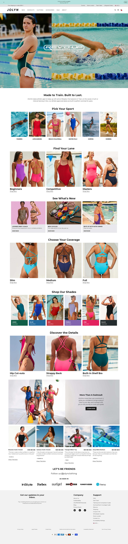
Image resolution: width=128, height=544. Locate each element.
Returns (95, 507)
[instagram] (75, 510)
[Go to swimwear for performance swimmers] (64, 169)
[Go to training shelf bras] (100, 353)
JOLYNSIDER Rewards (80, 502)
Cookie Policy (48, 529)
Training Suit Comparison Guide (102, 502)
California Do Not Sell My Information (67, 529)
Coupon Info (96, 511)
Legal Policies (34, 529)
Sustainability (77, 500)
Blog (75, 505)
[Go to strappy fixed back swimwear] (64, 353)
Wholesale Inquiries (98, 514)
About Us (76, 498)
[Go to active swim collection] (100, 169)
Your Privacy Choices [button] (106, 529)
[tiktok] (85, 510)
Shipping (95, 509)
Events (83, 5)
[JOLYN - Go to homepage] (12, 10)
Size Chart (96, 500)
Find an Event (77, 507)
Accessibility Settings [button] (99, 520)
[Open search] (115, 10)
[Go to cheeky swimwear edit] (27, 260)
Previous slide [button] (4, 2)
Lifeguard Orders (108, 5)
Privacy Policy (20, 529)
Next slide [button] (124, 2)
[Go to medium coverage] (64, 260)
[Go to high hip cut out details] (27, 353)
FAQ (94, 498)
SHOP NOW (64, 57)
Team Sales (99, 5)
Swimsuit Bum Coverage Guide (102, 505)
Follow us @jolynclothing (64, 473)
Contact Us (96, 518)
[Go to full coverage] (100, 260)
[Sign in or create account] (118, 10)
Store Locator (90, 5)
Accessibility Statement (89, 529)
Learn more (91, 408)
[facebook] (80, 510)
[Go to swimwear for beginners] (27, 169)
